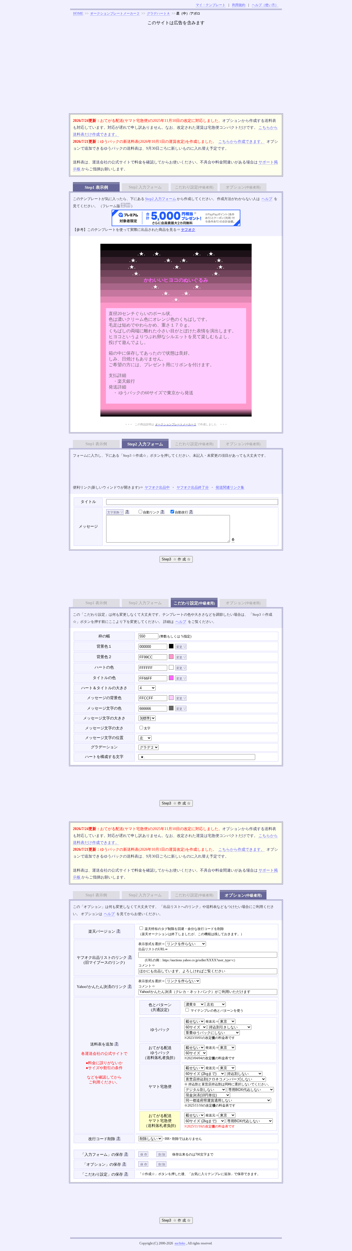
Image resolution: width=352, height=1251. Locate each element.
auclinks (180, 1243)
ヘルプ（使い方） (265, 5)
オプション (243, 187)
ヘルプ (267, 199)
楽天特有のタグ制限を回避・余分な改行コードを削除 (184, 929)
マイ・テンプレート (211, 5)
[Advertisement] (176, 72)
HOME (78, 13)
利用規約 (238, 5)
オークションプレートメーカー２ (115, 13)
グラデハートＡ (158, 13)
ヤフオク (188, 230)
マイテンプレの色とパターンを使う (216, 1010)
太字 (147, 728)
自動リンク (151, 512)
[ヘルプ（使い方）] (127, 512)
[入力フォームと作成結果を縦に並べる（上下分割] (123, 206)
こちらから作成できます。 (241, 141)
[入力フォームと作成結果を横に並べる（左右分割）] (128, 206)
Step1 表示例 (96, 444)
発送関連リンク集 (230, 487)
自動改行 (181, 512)
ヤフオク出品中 (157, 487)
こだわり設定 (194, 187)
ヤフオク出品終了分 (193, 487)
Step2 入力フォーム (145, 187)
